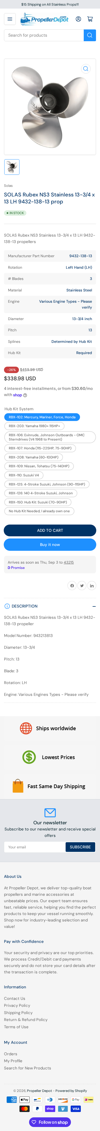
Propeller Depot (39, 1090)
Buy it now (50, 544)
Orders (10, 1054)
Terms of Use (16, 1027)
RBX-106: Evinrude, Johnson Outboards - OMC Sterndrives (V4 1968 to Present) (47, 437)
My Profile (13, 1061)
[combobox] (50, 35)
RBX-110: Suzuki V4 (24, 475)
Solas (8, 185)
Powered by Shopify (71, 1090)
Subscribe (80, 847)
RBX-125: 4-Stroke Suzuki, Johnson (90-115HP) (47, 484)
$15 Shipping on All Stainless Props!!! (50, 4)
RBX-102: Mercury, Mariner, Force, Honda (42, 417)
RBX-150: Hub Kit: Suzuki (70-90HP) (38, 502)
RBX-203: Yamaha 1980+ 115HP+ (34, 426)
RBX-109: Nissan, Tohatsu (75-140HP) (39, 466)
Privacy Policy (17, 1005)
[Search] (90, 35)
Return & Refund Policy (25, 1019)
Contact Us (14, 998)
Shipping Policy (18, 1012)
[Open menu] (10, 19)
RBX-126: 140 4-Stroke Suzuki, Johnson (41, 493)
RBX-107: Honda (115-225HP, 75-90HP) (40, 448)
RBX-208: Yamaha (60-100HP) (33, 457)
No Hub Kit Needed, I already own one (39, 511)
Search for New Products (27, 1068)
